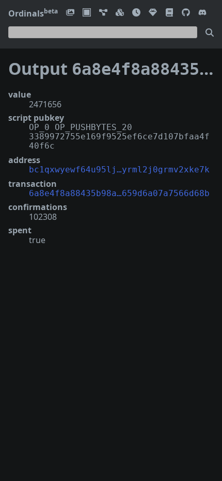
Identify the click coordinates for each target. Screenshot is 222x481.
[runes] (87, 13)
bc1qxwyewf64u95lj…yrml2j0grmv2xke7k (119, 169)
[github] (186, 13)
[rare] (153, 13)
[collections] (103, 13)
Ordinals (33, 13)
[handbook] (169, 13)
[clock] (136, 13)
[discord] (202, 13)
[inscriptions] (70, 13)
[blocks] (120, 13)
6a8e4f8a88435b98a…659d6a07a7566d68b (119, 193)
